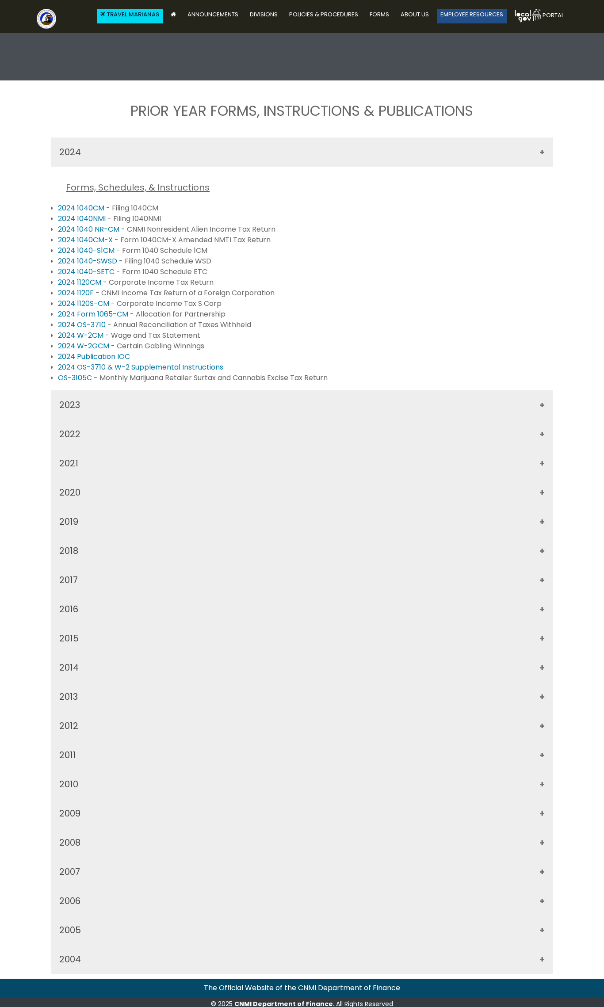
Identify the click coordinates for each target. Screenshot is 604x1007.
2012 (68, 726)
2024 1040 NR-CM (88, 229)
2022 (69, 434)
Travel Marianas (133, 14)
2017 (68, 580)
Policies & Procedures (323, 14)
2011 (67, 755)
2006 (69, 901)
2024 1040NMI (82, 219)
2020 (69, 492)
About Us (415, 14)
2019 (68, 521)
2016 (68, 609)
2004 (70, 959)
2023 (69, 405)
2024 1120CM (80, 282)
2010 (68, 784)
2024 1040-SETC (87, 272)
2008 (69, 842)
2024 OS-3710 (82, 325)
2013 (68, 696)
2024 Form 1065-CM (94, 314)
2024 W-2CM (81, 335)
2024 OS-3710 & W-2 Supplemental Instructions (140, 367)
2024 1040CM (81, 208)
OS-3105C (76, 378)
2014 (69, 667)
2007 (69, 872)
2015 (69, 638)
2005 (70, 930)
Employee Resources (471, 14)
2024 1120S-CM (84, 303)
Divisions (264, 14)
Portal (552, 15)
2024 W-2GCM (84, 346)
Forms (379, 14)
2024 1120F (77, 293)
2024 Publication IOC (94, 356)
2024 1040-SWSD (88, 261)
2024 (70, 152)
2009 (69, 813)
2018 (68, 551)
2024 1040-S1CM (87, 250)
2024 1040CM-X (86, 240)
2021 (68, 463)
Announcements (212, 14)
